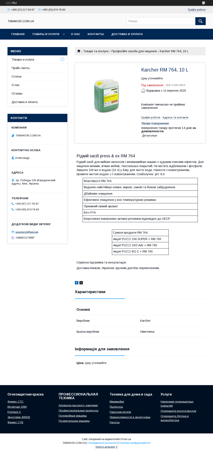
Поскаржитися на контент (102, 442)
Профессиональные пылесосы (78, 410)
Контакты (96, 34)
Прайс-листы (21, 68)
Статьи (16, 76)
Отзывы (17, 93)
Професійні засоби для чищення (134, 51)
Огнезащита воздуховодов (178, 410)
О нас (75, 34)
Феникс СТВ (15, 422)
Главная (18, 34)
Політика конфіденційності (135, 442)
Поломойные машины (73, 415)
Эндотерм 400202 (18, 417)
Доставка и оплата (127, 34)
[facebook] (76, 283)
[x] (81, 283)
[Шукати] (200, 21)
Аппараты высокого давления (78, 405)
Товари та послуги (95, 51)
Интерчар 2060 (17, 406)
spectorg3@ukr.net (26, 231)
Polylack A (14, 412)
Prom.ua (126, 439)
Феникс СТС (15, 401)
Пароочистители (120, 412)
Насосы (115, 422)
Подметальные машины (74, 420)
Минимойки (117, 401)
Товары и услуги (45, 34)
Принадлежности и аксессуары (130, 417)
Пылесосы (116, 406)
